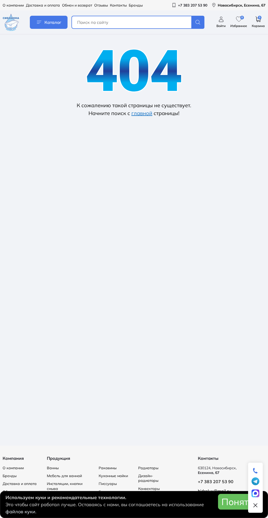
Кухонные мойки (113, 475)
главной (141, 113)
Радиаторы (148, 468)
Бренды (136, 5)
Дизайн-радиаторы (148, 478)
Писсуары (108, 483)
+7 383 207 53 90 (215, 481)
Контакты (118, 5)
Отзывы (101, 5)
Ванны (53, 468)
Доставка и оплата (43, 5)
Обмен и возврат (77, 5)
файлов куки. (20, 512)
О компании (13, 5)
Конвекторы (149, 488)
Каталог (52, 22)
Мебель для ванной (64, 475)
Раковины (107, 468)
